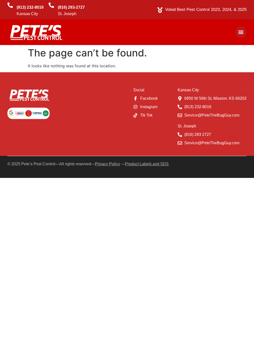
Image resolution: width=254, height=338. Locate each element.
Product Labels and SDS (147, 164)
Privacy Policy (107, 164)
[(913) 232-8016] (10, 5)
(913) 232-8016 (30, 7)
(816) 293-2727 (71, 7)
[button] (241, 32)
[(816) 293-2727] (51, 5)
